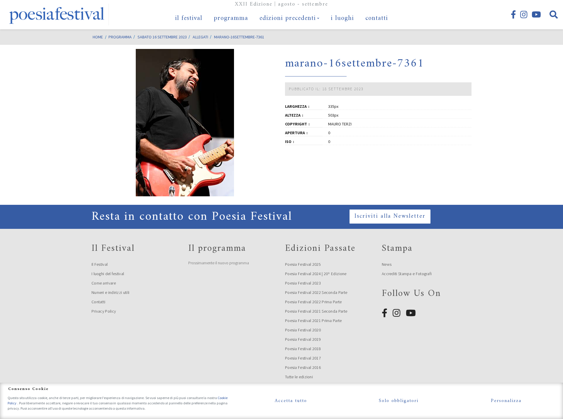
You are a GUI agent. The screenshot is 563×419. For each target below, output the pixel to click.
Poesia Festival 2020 (303, 330)
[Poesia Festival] (57, 14)
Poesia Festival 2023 (303, 283)
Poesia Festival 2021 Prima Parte (313, 320)
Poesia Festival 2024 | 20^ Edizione (316, 273)
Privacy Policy (103, 311)
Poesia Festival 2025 (303, 264)
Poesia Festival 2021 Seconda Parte (316, 311)
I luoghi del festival (107, 273)
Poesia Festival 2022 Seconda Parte (316, 292)
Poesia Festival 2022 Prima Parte (313, 301)
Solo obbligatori (398, 401)
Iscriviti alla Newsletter (390, 216)
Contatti (98, 301)
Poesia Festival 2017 (303, 358)
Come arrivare (103, 283)
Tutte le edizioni (299, 376)
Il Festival (99, 264)
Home (98, 37)
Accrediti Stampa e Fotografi (407, 273)
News (386, 264)
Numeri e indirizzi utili (110, 292)
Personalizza (506, 401)
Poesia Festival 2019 (303, 339)
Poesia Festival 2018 (303, 348)
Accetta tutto (291, 401)
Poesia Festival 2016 (303, 367)
